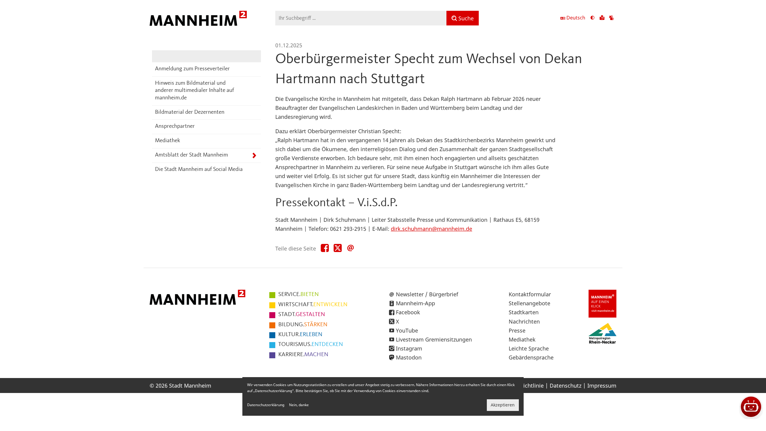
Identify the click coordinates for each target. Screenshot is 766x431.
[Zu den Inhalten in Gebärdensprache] (611, 18)
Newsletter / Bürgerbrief (427, 294)
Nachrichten (524, 321)
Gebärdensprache (531, 357)
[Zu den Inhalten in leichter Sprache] (602, 18)
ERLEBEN (300, 335)
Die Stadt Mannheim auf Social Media (199, 169)
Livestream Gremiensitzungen (434, 339)
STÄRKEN (302, 325)
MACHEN (303, 355)
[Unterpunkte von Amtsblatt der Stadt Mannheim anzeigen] (254, 155)
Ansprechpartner (175, 126)
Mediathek (167, 141)
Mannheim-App (415, 303)
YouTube (407, 330)
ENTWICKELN (312, 305)
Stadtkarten (524, 312)
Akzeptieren (503, 405)
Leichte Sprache (529, 348)
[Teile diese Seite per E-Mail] (350, 248)
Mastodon (409, 357)
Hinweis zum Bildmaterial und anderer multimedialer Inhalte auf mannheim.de (194, 91)
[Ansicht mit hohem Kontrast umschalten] (592, 18)
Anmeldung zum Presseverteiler (192, 69)
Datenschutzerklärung (265, 405)
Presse (517, 330)
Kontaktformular (530, 294)
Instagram (409, 348)
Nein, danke (299, 405)
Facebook (408, 312)
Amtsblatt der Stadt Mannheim (191, 155)
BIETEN (298, 295)
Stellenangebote (529, 303)
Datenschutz (565, 385)
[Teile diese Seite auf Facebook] (325, 248)
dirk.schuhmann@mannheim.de (431, 228)
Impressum (601, 385)
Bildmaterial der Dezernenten (189, 112)
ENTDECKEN (310, 344)
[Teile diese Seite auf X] (338, 248)
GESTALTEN (301, 315)
